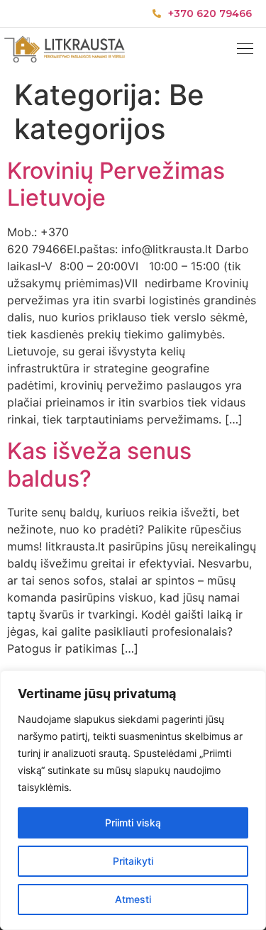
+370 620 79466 (210, 13)
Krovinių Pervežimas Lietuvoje (116, 184)
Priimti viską (133, 822)
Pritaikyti (133, 861)
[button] (245, 50)
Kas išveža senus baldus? (99, 464)
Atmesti (133, 899)
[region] (133, 800)
